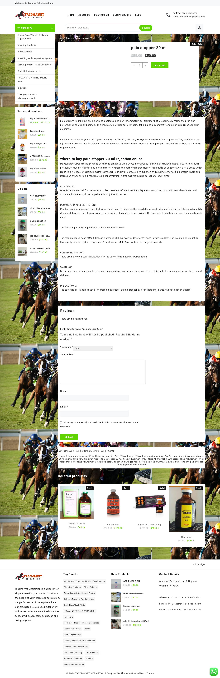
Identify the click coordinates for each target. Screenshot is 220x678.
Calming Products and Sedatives (34, 65)
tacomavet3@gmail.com (192, 16)
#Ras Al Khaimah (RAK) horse (163, 459)
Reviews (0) (81, 109)
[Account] (199, 28)
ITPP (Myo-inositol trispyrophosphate (27, 96)
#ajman (106, 456)
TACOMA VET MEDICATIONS (90, 673)
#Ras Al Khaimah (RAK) (135, 459)
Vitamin (89, 659)
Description (65, 109)
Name (64, 391)
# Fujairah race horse (76, 456)
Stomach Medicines (73, 659)
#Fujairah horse (92, 459)
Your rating (66, 347)
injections (23, 88)
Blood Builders (25, 51)
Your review (67, 354)
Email (64, 406)
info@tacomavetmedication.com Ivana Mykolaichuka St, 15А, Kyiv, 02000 (180, 607)
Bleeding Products (27, 45)
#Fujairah (77, 459)
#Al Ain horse (126, 456)
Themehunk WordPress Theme (137, 673)
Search (146, 27)
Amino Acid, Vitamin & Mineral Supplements (33, 37)
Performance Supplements (76, 647)
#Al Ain (114, 456)
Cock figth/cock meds (29, 71)
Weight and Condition (74, 665)
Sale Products (92, 653)
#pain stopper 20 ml (111, 459)
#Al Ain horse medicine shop (149, 456)
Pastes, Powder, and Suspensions (79, 641)
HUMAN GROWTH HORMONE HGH (32, 80)
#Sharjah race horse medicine (139, 462)
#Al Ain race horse (174, 456)
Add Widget (199, 564)
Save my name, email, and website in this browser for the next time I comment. (99, 424)
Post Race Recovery (73, 653)
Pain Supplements (72, 635)
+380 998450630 (189, 13)
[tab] (66, 109)
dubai (143, 464)
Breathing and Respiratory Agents (35, 58)
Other (87, 629)
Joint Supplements (72, 629)
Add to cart (159, 65)
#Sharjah (118, 462)
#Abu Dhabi (94, 456)
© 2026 (70, 673)
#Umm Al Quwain (165, 462)
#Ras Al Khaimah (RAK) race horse (95, 462)
